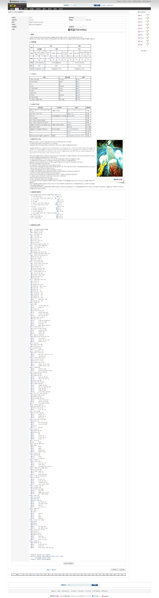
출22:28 (32, 391)
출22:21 (32, 390)
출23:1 (32, 395)
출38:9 (32, 524)
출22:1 (32, 380)
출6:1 (32, 273)
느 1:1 (68, 129)
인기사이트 (88, 591)
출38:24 (32, 528)
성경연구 (48, 554)
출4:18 (32, 257)
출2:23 (32, 244)
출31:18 (32, 458)
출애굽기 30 (57, 69)
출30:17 (32, 448)
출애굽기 (49, 556)
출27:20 (32, 427)
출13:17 (32, 315)
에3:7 (72, 135)
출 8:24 (78, 86)
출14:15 (32, 322)
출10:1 (32, 297)
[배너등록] (143, 50)
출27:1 (32, 425)
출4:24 (32, 258)
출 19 (70, 57)
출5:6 (32, 265)
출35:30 (32, 493)
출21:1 (58, 211)
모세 (41, 52)
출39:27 (32, 537)
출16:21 (32, 339)
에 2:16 (69, 131)
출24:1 (56, 213)
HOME (15, 12)
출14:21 (32, 323)
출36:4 (32, 498)
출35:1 (57, 217)
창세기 (44, 556)
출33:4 (32, 471)
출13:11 (32, 312)
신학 (43, 554)
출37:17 (32, 515)
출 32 (81, 57)
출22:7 (32, 383)
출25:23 (32, 416)
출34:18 (32, 482)
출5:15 (32, 268)
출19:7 (32, 362)
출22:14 (32, 385)
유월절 (53, 53)
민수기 (57, 556)
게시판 (124, 1)
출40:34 (32, 547)
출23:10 (32, 400)
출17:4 (32, 346)
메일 (129, 1)
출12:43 (32, 307)
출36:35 (32, 507)
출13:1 (32, 309)
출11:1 (32, 301)
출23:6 (32, 398)
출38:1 (32, 521)
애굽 (35, 52)
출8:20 (32, 291)
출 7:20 (78, 79)
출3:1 (32, 247)
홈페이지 (54, 591)
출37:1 (32, 510)
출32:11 (32, 463)
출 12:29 (78, 99)
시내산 (64, 52)
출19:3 (32, 360)
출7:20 (32, 286)
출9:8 (32, 294)
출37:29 (32, 518)
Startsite (119, 1)
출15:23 (32, 333)
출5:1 (56, 198)
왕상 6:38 (69, 127)
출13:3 (32, 310)
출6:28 (32, 278)
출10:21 (32, 299)
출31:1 (32, 454)
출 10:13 (78, 95)
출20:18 (32, 369)
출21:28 (32, 378)
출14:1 (57, 203)
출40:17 (32, 546)
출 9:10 (78, 90)
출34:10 (32, 479)
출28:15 (32, 434)
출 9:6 (77, 88)
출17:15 (32, 349)
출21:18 (32, 377)
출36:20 (32, 503)
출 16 (64, 57)
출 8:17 (78, 84)
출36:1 (32, 497)
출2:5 (32, 237)
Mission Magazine (147, 1)
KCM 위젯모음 (96, 591)
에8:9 (73, 116)
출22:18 (32, 388)
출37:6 (32, 511)
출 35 (87, 57)
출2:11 (32, 239)
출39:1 (32, 531)
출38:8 (32, 523)
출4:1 (32, 255)
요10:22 (75, 129)
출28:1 (32, 430)
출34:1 (32, 477)
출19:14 (32, 364)
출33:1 (32, 469)
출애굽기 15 (40, 69)
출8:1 (32, 287)
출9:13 (32, 296)
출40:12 (32, 544)
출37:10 (32, 513)
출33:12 (32, 472)
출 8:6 (77, 81)
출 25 (75, 57)
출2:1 (32, 235)
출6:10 (32, 274)
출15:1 (32, 328)
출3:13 (32, 250)
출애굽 (39, 557)
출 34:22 (69, 116)
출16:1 (57, 204)
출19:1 (62, 39)
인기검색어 (73, 591)
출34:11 (32, 480)
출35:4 (32, 489)
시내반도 (44, 557)
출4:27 (32, 260)
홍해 (58, 53)
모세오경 (39, 556)
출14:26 (32, 325)
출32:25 (32, 466)
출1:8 (32, 232)
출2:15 (32, 240)
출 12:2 (69, 110)
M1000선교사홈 (137, 1)
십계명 (70, 53)
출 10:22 (78, 97)
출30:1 (32, 445)
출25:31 (32, 417)
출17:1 (32, 344)
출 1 (35, 58)
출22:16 (32, 387)
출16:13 (32, 338)
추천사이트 (81, 591)
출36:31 (32, 505)
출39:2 (32, 533)
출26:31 (32, 424)
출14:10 (32, 320)
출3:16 (32, 252)
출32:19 (32, 464)
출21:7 (32, 375)
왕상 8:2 (69, 124)
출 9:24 (78, 92)
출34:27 (32, 484)
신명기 (61, 556)
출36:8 (32, 500)
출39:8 (32, 534)
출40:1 (32, 542)
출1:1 (56, 194)
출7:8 (32, 283)
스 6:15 (69, 135)
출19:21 (32, 365)
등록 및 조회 (104, 591)
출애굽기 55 (80, 69)
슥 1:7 (68, 133)
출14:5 (32, 318)
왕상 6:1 (69, 113)
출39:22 (32, 536)
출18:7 (32, 352)
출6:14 (32, 276)
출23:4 (32, 396)
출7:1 (58, 199)
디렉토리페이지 (65, 591)
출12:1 (59, 201)
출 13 (58, 57)
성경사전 (39, 554)
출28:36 (32, 437)
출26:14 (32, 422)
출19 (52, 179)
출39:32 (32, 539)
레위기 (53, 556)
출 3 (41, 58)
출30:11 (32, 446)
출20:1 (57, 209)
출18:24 (32, 356)
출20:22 (32, 370)
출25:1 (58, 214)
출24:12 (32, 409)
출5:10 (32, 266)
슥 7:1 (72, 129)
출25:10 (32, 414)
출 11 (52, 57)
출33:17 (32, 474)
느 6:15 (69, 122)
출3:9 (32, 248)
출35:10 (32, 490)
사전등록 (103, 5)
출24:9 (32, 408)
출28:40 (32, 438)
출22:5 (32, 382)
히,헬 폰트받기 (109, 5)
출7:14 (32, 284)
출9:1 (32, 292)
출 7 (46, 58)
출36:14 (32, 502)
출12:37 (32, 305)
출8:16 (32, 289)
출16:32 (32, 341)
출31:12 (32, 456)
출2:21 (32, 242)
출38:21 (32, 526)
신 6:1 (82, 110)
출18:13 (32, 354)
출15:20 (32, 330)
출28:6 (32, 432)
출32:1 (57, 216)
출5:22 (32, 270)
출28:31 (32, 435)
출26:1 (32, 421)
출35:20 (32, 492)
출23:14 (32, 401)
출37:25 (32, 516)
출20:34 (32, 451)
